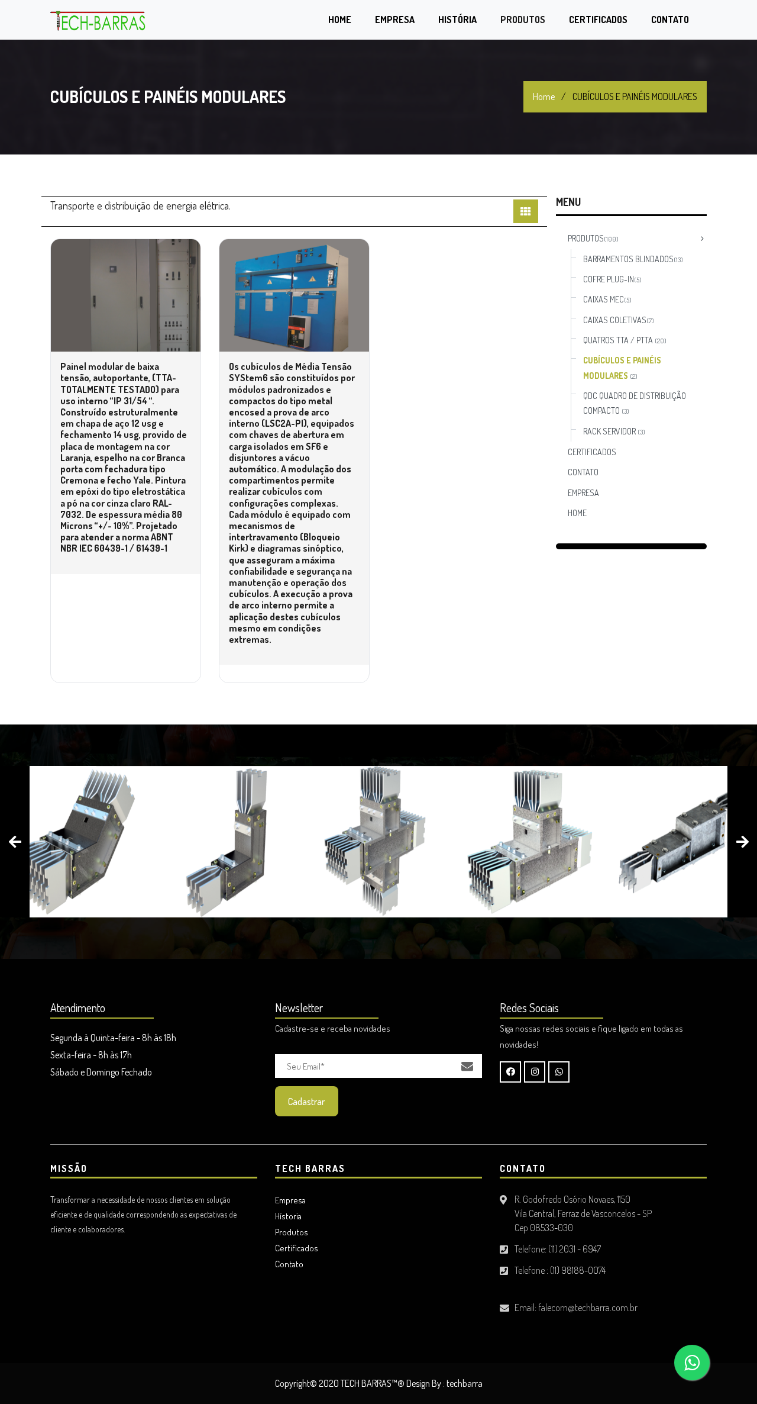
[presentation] (15, 841)
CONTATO (583, 472)
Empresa (395, 19)
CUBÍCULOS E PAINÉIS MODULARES (622, 367)
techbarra (465, 1383)
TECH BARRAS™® (373, 1383)
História (457, 19)
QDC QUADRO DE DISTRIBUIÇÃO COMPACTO (634, 403)
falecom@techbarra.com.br (588, 1307)
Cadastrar (306, 1101)
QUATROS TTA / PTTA (625, 340)
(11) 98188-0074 (578, 1270)
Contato (670, 19)
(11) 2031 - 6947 (574, 1249)
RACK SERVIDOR (614, 431)
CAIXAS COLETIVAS (618, 320)
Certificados (598, 19)
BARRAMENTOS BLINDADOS (633, 259)
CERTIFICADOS (592, 452)
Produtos (522, 19)
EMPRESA (583, 493)
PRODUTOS (593, 238)
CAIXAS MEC (607, 299)
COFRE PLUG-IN (612, 279)
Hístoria (288, 1216)
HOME (577, 513)
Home (339, 19)
